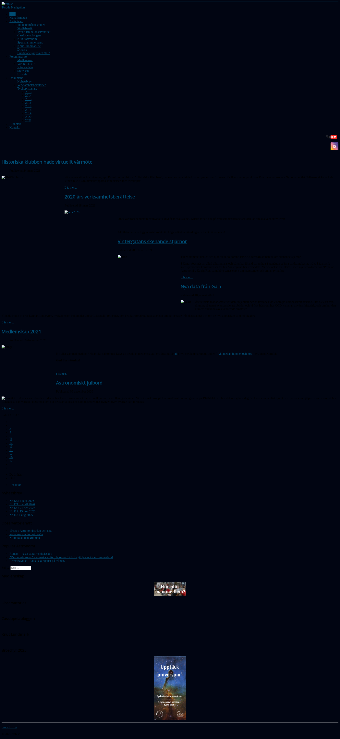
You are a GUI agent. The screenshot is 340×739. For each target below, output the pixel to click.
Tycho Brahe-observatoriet (33, 31)
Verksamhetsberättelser (31, 85)
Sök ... (6, 567)
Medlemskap (25, 60)
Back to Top (9, 727)
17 (11, 460)
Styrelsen (23, 70)
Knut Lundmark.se (29, 46)
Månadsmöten (18, 17)
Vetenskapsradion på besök (26, 534)
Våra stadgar (25, 67)
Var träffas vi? (26, 63)
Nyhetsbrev (24, 81)
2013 (28, 92)
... (10, 436)
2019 (28, 113)
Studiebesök (24, 28)
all (176, 353)
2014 (28, 95)
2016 (28, 102)
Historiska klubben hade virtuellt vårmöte (47, 161)
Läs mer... (71, 187)
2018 (28, 109)
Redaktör (15, 484)
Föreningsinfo (18, 56)
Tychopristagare (27, 88)
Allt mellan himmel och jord (235, 353)
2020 (28, 117)
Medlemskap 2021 (21, 331)
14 (11, 450)
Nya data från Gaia (201, 286)
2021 (28, 120)
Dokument (16, 78)
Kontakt (14, 127)
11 (10, 439)
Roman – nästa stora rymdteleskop (30, 553)
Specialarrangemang (29, 42)
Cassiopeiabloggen (29, 35)
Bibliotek (15, 124)
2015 (28, 99)
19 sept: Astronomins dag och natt (30, 530)
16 (11, 457)
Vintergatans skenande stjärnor (152, 241)
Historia (22, 74)
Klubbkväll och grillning (24, 537)
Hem (12, 14)
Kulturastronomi (27, 39)
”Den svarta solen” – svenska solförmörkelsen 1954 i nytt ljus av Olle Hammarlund (61, 557)
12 (11, 443)
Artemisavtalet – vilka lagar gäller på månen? (37, 560)
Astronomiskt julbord (79, 382)
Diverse (22, 49)
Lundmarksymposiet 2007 (33, 53)
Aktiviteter (16, 21)
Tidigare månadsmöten (31, 24)
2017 (28, 106)
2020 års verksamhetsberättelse (100, 196)
